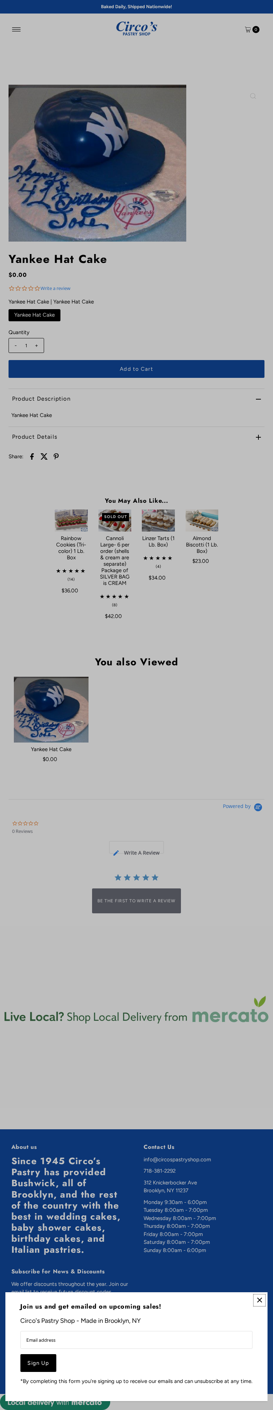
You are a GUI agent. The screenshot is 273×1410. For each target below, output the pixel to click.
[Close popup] (259, 1300)
